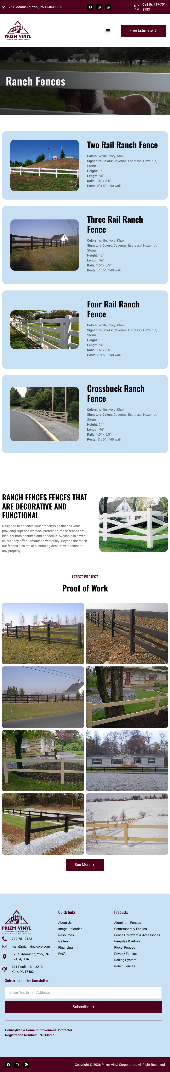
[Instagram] (99, 7)
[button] (107, 30)
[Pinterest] (108, 7)
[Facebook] (90, 7)
